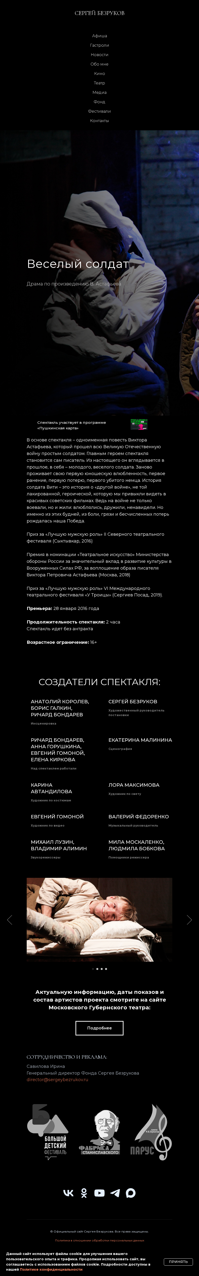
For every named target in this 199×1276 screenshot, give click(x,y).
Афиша (99, 36)
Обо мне (99, 64)
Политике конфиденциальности (51, 1269)
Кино (99, 73)
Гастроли (99, 45)
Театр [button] (99, 83)
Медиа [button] (99, 92)
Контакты (99, 120)
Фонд (99, 102)
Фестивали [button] (99, 111)
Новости (99, 54)
